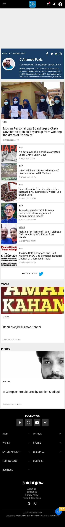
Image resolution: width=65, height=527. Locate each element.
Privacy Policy (31, 495)
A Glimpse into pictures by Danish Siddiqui (31, 392)
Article (22, 227)
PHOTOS (5, 349)
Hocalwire (54, 516)
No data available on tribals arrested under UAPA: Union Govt (39, 153)
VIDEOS (5, 284)
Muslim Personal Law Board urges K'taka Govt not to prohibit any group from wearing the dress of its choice (32, 132)
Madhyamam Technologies (27, 516)
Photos (6, 382)
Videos (6, 317)
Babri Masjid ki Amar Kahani (22, 327)
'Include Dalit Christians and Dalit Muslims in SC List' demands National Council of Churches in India (40, 255)
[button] (4, 4)
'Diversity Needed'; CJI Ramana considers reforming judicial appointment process (36, 213)
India (5, 122)
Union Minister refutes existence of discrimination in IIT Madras (38, 172)
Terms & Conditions (32, 498)
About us (31, 489)
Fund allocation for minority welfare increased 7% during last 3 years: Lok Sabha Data (40, 192)
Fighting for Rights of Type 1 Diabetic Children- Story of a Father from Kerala (40, 234)
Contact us (31, 492)
